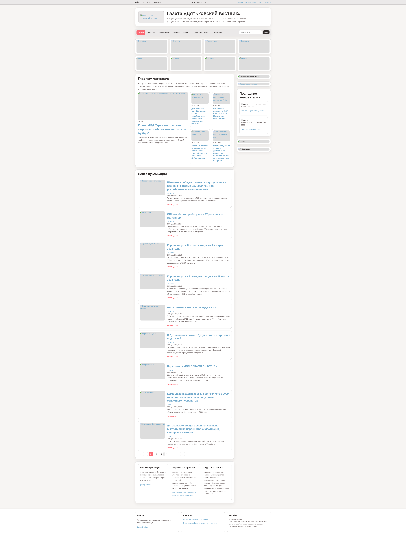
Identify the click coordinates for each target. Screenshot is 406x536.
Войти (137, 2)
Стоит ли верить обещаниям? (252, 111)
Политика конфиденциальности (184, 495)
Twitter (260, 2)
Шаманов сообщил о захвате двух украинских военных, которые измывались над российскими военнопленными (197, 186)
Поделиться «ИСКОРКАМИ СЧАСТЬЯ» (192, 366)
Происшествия (164, 32)
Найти (266, 32)
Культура (176, 32)
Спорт (185, 32)
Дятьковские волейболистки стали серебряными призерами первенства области (198, 116)
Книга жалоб (217, 32)
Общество (151, 32)
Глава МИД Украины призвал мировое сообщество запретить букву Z (162, 129)
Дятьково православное (200, 32)
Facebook (267, 2)
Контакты (157, 2)
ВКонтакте (239, 2)
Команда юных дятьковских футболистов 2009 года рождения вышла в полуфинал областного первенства (198, 397)
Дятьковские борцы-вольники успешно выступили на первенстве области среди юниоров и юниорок (194, 429)
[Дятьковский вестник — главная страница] (151, 17)
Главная (141, 32)
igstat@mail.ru (145, 485)
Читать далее (172, 204)
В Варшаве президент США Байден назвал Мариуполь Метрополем (220, 114)
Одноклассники (250, 2)
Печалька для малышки (250, 129)
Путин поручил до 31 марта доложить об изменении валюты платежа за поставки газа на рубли (221, 153)
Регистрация (147, 2)
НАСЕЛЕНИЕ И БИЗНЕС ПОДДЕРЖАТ (191, 307)
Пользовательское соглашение (184, 493)
